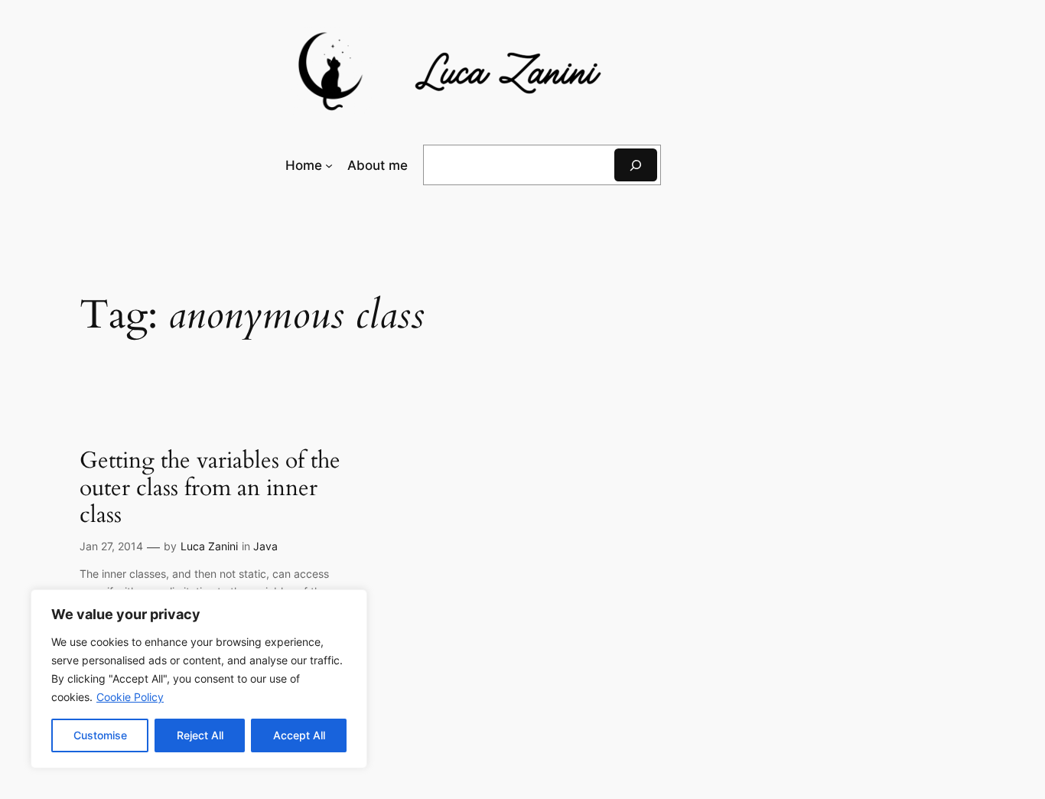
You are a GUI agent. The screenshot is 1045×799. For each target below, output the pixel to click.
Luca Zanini (209, 546)
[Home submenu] (329, 165)
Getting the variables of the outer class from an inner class (210, 489)
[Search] (635, 164)
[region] (199, 678)
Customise (100, 735)
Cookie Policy (130, 696)
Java (265, 546)
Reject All (200, 735)
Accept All (299, 735)
